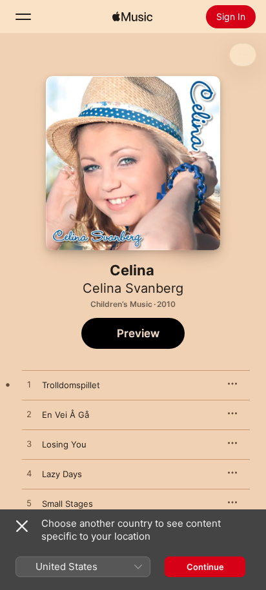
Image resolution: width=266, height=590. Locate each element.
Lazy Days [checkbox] (62, 474)
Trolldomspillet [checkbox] (71, 385)
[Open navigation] (23, 17)
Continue (205, 567)
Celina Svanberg (133, 288)
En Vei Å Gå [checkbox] (65, 414)
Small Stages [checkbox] (67, 503)
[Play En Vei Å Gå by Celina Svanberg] (29, 414)
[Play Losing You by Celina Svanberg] (29, 444)
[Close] (22, 526)
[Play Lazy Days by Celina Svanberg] (29, 474)
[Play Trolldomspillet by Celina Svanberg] (29, 385)
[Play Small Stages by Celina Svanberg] (29, 503)
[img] (132, 17)
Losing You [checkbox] (64, 444)
